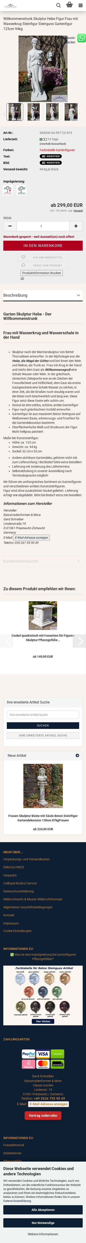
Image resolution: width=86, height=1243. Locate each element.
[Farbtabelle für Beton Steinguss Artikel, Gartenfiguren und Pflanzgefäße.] (43, 995)
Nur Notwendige (43, 1223)
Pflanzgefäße (12, 1161)
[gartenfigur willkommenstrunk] (43, 68)
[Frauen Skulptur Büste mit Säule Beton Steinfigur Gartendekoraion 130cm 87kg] (43, 786)
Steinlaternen (12, 1153)
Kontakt (8, 915)
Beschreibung (15, 295)
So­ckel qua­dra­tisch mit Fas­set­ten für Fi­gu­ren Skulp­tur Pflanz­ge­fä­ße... (43, 638)
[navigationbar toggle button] (80, 5)
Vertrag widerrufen (43, 1116)
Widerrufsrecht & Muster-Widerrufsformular (33, 899)
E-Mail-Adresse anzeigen (31, 537)
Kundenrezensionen (20, 561)
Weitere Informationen (43, 1234)
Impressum (11, 923)
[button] (10, 226)
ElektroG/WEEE (13, 867)
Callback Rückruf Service (20, 883)
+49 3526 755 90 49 (49, 1099)
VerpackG (10, 875)
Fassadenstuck (13, 1145)
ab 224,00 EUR (43, 829)
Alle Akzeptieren (43, 1210)
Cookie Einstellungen (17, 931)
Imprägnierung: (14, 181)
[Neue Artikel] (77, 755)
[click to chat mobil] (81, 38)
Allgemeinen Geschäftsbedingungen (27, 907)
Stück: (7, 218)
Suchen (43, 725)
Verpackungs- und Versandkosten (26, 859)
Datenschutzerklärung (17, 1201)
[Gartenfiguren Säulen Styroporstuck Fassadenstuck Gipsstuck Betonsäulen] (9, 5)
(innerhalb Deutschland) (53, 143)
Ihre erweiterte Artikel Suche (43, 735)
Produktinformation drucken (41, 273)
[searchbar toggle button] (58, 5)
